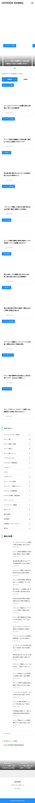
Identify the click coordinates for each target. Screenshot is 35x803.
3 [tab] (16, 68)
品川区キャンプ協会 (10, 741)
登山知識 (6, 152)
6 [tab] (22, 68)
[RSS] (17, 794)
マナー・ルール (6, 388)
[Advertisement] (17, 24)
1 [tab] (12, 68)
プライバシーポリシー (17, 785)
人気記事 (25, 79)
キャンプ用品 (6, 220)
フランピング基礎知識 (8, 186)
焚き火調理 (6, 253)
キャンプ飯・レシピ (8, 355)
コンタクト (17, 788)
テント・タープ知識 (8, 85)
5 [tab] (20, 68)
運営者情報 (17, 782)
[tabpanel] (17, 55)
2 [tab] (14, 68)
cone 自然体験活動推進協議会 (14, 745)
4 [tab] (18, 68)
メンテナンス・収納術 (10, 45)
